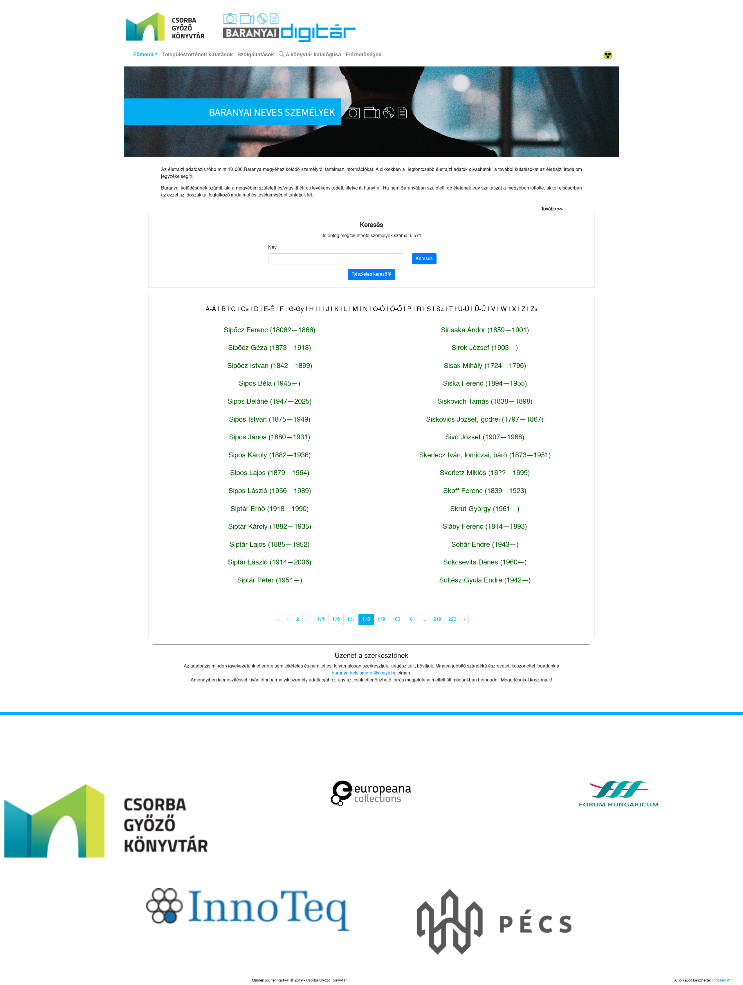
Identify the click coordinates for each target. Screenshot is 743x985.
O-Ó (379, 309)
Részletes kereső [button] (369, 274)
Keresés (371, 225)
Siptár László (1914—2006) (269, 562)
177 (351, 619)
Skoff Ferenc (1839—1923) (484, 491)
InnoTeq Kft (722, 980)
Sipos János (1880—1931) (269, 437)
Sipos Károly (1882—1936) (269, 455)
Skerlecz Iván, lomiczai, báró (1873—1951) (485, 455)
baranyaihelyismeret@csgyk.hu (364, 673)
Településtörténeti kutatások (197, 54)
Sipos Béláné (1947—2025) (270, 401)
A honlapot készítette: (703, 980)
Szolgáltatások (255, 54)
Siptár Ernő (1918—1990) (269, 509)
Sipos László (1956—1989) (269, 491)
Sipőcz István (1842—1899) (269, 366)
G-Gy (296, 309)
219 (437, 619)
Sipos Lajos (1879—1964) (269, 473)
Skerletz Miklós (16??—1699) (485, 473)
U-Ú (463, 309)
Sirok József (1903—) (485, 348)
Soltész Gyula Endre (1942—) (485, 580)
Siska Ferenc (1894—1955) (485, 383)
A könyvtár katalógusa (312, 54)
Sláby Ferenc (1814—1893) (485, 527)
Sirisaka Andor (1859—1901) (485, 330)
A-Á (210, 309)
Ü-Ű (480, 309)
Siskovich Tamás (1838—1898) (485, 401)
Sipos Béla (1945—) (269, 383)
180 (396, 619)
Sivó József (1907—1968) (484, 437)
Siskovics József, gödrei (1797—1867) (485, 419)
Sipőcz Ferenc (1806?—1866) (269, 330)
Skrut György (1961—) (485, 509)
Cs (245, 309)
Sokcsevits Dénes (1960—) (485, 562)
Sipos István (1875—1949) (270, 419)
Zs (534, 309)
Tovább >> (551, 209)
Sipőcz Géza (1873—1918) (269, 348)
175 (321, 619)
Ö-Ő (396, 309)
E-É (269, 309)
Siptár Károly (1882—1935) (269, 527)
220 (452, 619)
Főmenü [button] (143, 54)
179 (381, 619)
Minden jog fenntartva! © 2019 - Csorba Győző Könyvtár (299, 980)
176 (336, 619)
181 (411, 619)
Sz (440, 309)
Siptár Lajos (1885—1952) (270, 545)
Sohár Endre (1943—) (485, 545)
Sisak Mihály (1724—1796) (485, 366)
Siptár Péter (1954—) (269, 580)
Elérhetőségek (363, 54)
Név (272, 247)
